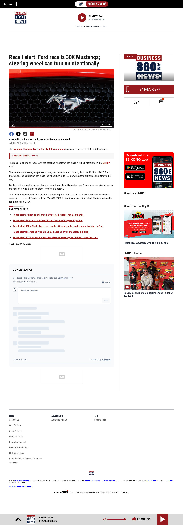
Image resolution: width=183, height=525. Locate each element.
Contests (79, 27)
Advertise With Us (93, 27)
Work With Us (15, 425)
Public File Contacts (18, 442)
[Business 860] (91, 4)
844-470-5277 (150, 89)
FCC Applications (16, 453)
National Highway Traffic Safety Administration (39, 149)
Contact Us (14, 419)
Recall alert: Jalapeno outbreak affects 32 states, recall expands (48, 214)
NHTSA (106, 163)
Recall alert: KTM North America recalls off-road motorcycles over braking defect (58, 226)
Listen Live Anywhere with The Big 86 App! (146, 242)
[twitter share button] (18, 134)
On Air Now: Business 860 (148, 76)
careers (170, 481)
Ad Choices (151, 481)
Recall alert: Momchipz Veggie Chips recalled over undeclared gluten (50, 232)
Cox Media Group (22, 481)
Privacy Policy (109, 481)
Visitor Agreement (92, 481)
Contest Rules (15, 431)
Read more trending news (23, 155)
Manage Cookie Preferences (20, 486)
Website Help (100, 419)
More (105, 27)
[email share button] (25, 134)
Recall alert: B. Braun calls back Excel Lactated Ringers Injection (48, 220)
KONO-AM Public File (18, 447)
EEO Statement (16, 436)
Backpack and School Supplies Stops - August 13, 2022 (148, 294)
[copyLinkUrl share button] (32, 134)
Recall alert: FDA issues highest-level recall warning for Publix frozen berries (55, 237)
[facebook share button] (11, 134)
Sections (8, 4)
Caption (106, 124)
